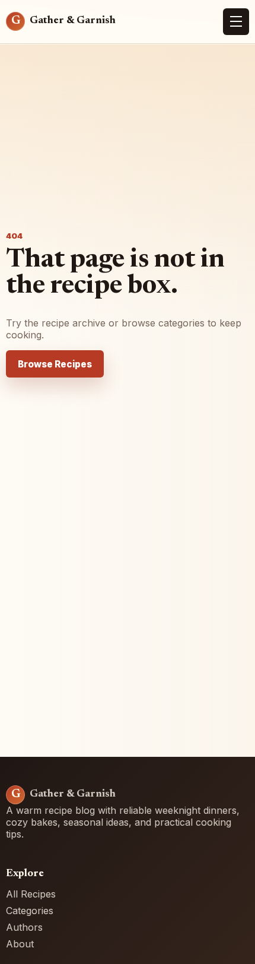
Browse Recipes (55, 364)
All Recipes (31, 894)
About (20, 944)
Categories (29, 911)
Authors (24, 927)
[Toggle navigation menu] (236, 22)
